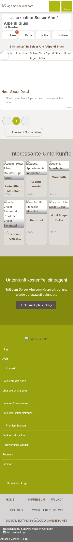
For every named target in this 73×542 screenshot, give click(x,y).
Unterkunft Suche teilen (25, 132)
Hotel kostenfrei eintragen (17, 412)
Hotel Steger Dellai (15, 91)
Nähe (44, 35)
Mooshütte (59, 177)
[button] (6, 121)
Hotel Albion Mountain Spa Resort (13, 189)
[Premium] (64, 155)
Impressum (36, 499)
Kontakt (10, 368)
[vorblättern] (63, 69)
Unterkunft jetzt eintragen (37, 305)
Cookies (16, 510)
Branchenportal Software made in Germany (26, 531)
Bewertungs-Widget (16, 444)
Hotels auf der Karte (14, 380)
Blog (5, 349)
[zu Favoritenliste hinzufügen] (5, 56)
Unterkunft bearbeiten (15, 403)
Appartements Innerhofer (36, 185)
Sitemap (7, 464)
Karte (28, 35)
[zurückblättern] (10, 69)
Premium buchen (16, 425)
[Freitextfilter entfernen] (54, 6)
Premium (7, 454)
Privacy (57, 499)
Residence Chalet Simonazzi (13, 237)
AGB (5, 358)
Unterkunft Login (17, 483)
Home (10, 499)
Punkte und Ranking (14, 435)
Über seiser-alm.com (14, 390)
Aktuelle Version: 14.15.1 (15, 538)
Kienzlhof (36, 220)
